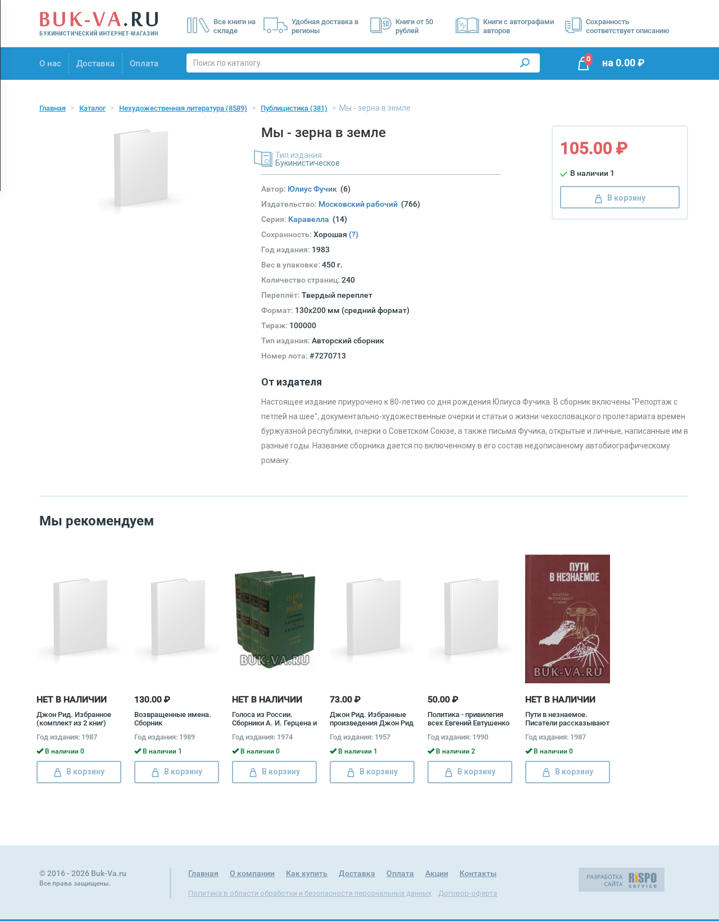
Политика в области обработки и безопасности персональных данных (309, 893)
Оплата (144, 63)
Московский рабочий (359, 203)
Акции (436, 873)
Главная (52, 108)
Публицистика (294, 108)
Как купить (306, 873)
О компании (252, 873)
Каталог (92, 108)
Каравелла (310, 219)
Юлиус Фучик (314, 188)
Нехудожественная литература (183, 108)
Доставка (95, 63)
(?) (353, 234)
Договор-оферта (467, 893)
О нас (50, 63)
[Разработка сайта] (622, 879)
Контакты (478, 873)
